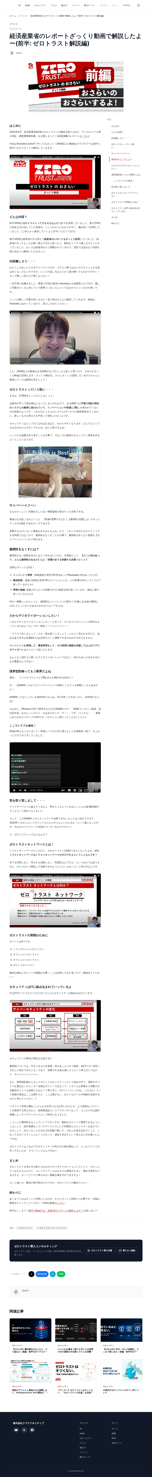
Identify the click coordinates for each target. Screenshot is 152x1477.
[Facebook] (32, 1430)
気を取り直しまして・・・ (123, 186)
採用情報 (126, 5)
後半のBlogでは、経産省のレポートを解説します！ (55, 1210)
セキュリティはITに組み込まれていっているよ (125, 210)
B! (53, 1274)
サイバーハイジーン (120, 153)
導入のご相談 (129, 1250)
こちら (85, 136)
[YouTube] (16, 1430)
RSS (114, 1438)
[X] (24, 1430)
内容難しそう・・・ (120, 138)
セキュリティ (40, 5)
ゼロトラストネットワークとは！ (124, 194)
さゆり (19, 53)
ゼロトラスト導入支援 (101, 1250)
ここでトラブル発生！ (124, 180)
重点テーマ (89, 5)
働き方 (64, 5)
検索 (114, 1433)
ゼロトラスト (24, 1228)
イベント (76, 5)
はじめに (115, 126)
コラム (54, 5)
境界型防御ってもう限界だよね (125, 174)
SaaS (27, 5)
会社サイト (117, 1442)
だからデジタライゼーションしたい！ (125, 167)
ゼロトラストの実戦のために (124, 202)
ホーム (13, 15)
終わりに (115, 223)
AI (19, 5)
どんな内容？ (117, 132)
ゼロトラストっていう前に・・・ (122, 146)
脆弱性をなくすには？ (121, 159)
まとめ (114, 217)
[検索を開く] (138, 5)
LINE (61, 1274)
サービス (103, 5)
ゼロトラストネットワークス (51, 1228)
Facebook (42, 1274)
